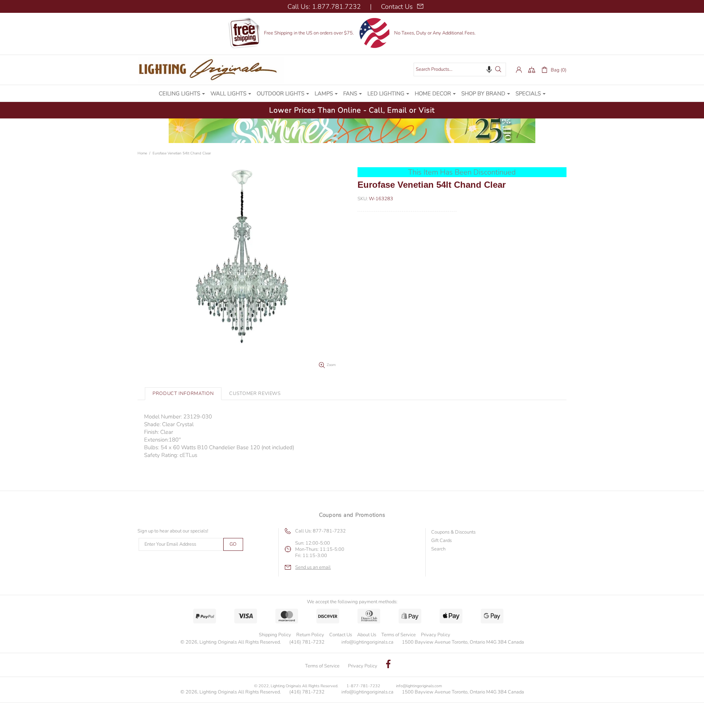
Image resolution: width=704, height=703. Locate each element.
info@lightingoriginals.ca (367, 642)
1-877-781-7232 (363, 686)
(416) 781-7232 (306, 642)
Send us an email (313, 567)
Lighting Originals (211, 70)
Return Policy (310, 634)
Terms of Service (398, 634)
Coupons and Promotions (352, 515)
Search (438, 549)
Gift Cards (441, 541)
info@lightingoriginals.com (419, 686)
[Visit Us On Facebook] (388, 665)
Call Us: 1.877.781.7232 (324, 6)
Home (142, 153)
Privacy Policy (435, 634)
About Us (366, 634)
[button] (489, 69)
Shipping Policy (275, 634)
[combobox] (460, 69)
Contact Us (340, 634)
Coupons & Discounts (453, 532)
